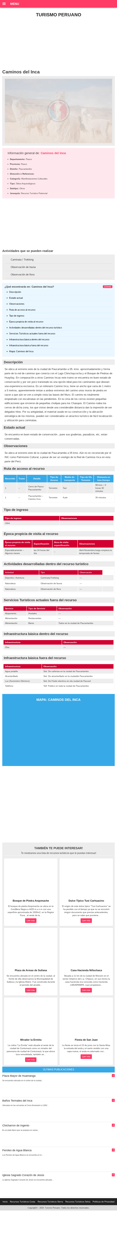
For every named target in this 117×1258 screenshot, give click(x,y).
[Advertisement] (58, 41)
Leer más (31, 920)
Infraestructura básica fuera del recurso (28, 345)
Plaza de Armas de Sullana (31, 970)
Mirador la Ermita (30, 1039)
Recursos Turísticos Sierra (50, 1201)
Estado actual (16, 298)
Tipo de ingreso (16, 315)
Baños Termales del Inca (17, 1100)
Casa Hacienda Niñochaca (86, 970)
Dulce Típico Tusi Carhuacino (86, 900)
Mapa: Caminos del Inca (21, 351)
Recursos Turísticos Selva (77, 1201)
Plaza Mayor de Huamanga (18, 1075)
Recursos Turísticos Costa (22, 1201)
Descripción (15, 292)
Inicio (5, 1201)
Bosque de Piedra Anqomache (31, 900)
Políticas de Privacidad (103, 1201)
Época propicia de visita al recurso (26, 321)
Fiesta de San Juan (86, 1039)
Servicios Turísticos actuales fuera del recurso (32, 333)
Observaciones (16, 304)
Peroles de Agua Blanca (17, 1150)
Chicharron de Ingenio (15, 1125)
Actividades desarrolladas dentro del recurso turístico (35, 327)
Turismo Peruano (58, 14)
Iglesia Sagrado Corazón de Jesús (23, 1175)
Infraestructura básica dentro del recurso (29, 339)
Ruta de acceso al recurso (22, 309)
